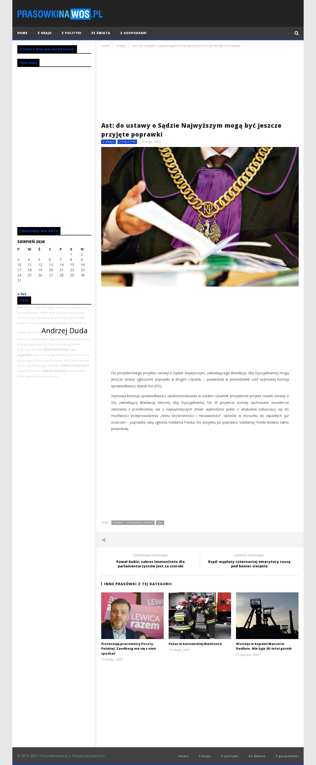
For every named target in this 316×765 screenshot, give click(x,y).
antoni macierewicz (75, 365)
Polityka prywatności (88, 755)
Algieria (45, 365)
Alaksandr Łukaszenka (70, 312)
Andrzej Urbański (28, 339)
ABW (20, 307)
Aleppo (53, 376)
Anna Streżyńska (52, 360)
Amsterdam (33, 370)
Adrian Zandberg (28, 365)
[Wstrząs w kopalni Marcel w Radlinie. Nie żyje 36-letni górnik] (267, 615)
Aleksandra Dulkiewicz (76, 339)
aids (50, 318)
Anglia (73, 349)
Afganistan (25, 355)
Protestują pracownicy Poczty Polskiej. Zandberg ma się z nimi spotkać (128, 648)
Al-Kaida (37, 349)
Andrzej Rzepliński (68, 307)
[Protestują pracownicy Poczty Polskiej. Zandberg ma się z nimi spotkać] (132, 615)
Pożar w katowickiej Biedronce (195, 643)
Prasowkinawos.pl (53, 755)
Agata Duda (33, 360)
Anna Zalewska (37, 318)
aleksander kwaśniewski (69, 318)
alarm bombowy (44, 355)
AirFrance (83, 355)
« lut (21, 293)
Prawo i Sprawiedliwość (133, 522)
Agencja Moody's (37, 376)
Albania (72, 370)
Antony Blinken (66, 355)
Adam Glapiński (51, 339)
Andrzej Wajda (26, 344)
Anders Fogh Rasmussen (39, 307)
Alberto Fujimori (48, 344)
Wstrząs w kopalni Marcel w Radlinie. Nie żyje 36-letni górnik (264, 646)
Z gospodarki (133, 33)
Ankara (55, 365)
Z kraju (45, 33)
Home (22, 33)
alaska (21, 370)
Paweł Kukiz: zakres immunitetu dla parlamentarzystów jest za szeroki (150, 561)
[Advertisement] (200, 86)
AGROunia (24, 349)
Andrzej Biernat (70, 344)
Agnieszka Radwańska (54, 323)
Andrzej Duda (64, 330)
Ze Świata (100, 33)
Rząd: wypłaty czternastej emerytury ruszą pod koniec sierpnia (249, 561)
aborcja (22, 318)
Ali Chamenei (77, 323)
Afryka (21, 360)
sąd (160, 522)
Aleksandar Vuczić (28, 332)
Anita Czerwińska (28, 323)
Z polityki (71, 33)
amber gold (47, 312)
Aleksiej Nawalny (54, 371)
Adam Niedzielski (55, 349)
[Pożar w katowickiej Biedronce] (200, 615)
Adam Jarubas (80, 360)
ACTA (67, 360)
